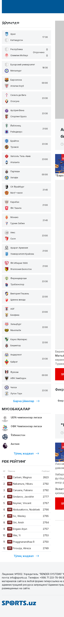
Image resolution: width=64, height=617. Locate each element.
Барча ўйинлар (23, 401)
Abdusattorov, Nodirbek (24, 509)
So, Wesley (17, 516)
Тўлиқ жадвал (24, 453)
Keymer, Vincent (19, 503)
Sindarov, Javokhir (21, 496)
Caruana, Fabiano (20, 490)
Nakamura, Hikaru (20, 483)
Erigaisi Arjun (17, 528)
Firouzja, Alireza (19, 548)
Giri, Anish (16, 522)
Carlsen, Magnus (20, 477)
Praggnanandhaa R (21, 541)
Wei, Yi (14, 535)
